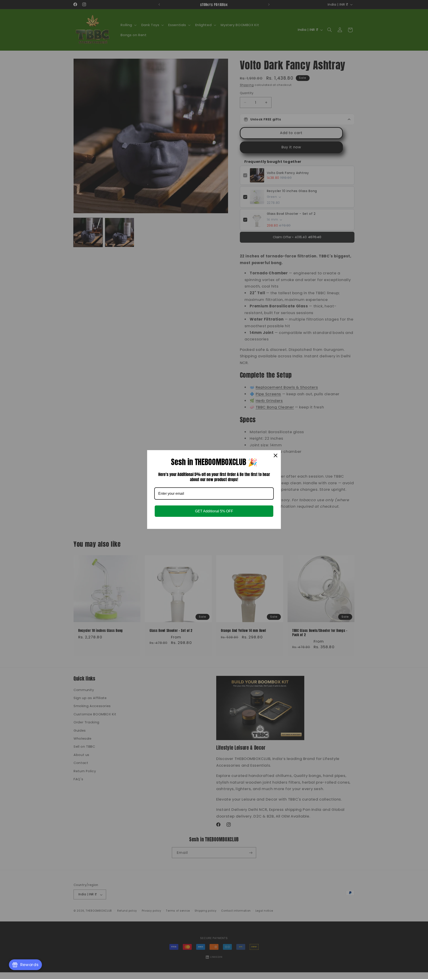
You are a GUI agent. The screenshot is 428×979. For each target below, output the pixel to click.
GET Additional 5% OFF (214, 511)
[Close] (275, 455)
